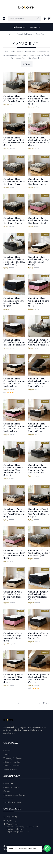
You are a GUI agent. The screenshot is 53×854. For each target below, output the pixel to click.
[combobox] (24, 18)
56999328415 (11, 820)
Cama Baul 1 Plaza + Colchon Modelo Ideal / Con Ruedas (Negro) (14, 220)
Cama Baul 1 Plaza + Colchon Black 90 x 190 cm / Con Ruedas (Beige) (38, 261)
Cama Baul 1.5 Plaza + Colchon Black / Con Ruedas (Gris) (38, 636)
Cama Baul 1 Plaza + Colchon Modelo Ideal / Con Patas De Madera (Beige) (39, 100)
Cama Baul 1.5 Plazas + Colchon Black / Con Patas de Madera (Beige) (13, 678)
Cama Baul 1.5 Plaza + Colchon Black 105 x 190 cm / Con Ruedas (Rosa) (13, 637)
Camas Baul (8, 783)
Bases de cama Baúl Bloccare (14, 795)
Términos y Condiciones (12, 758)
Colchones (7, 791)
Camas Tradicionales (11, 787)
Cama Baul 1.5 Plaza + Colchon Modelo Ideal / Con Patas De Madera (39, 342)
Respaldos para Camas (12, 802)
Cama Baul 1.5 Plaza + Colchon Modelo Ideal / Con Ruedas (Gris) (39, 553)
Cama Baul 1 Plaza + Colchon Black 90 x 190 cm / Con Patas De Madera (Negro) (38, 382)
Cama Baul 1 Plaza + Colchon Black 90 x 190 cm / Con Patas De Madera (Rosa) (14, 427)
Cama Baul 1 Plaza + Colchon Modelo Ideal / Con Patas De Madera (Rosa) (39, 141)
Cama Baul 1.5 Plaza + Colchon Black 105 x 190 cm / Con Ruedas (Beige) (13, 595)
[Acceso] (44, 18)
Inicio (11, 34)
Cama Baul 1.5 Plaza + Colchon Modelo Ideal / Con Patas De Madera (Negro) (39, 513)
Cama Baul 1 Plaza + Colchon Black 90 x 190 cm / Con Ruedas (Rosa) (38, 302)
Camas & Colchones (24, 34)
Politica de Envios (10, 769)
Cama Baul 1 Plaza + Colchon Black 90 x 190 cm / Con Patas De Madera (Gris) (38, 427)
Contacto (6, 750)
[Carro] (49, 18)
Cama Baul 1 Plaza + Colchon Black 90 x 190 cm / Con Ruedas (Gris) (14, 342)
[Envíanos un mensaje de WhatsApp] (47, 848)
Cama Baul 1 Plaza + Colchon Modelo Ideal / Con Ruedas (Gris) (14, 181)
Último (46, 703)
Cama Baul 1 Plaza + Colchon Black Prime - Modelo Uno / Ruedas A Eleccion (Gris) (14, 261)
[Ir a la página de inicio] (26, 7)
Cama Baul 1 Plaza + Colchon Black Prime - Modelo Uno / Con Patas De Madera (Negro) (13, 470)
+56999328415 (12, 816)
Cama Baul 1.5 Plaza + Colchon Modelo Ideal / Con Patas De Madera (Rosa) (14, 554)
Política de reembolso (11, 766)
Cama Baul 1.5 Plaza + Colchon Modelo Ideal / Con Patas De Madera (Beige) (14, 513)
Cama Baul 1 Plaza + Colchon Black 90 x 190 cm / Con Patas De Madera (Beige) (14, 382)
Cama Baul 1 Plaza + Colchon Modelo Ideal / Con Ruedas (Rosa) (39, 220)
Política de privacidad (11, 762)
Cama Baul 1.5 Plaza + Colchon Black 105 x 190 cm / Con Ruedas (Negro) (38, 595)
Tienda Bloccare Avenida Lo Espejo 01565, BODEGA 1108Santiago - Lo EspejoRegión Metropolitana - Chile (22, 828)
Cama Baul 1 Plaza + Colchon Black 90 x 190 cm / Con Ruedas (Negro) (14, 302)
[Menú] (4, 18)
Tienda (6, 754)
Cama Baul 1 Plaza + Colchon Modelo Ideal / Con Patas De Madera (14, 99)
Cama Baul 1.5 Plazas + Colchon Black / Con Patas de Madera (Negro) (38, 678)
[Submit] (38, 18)
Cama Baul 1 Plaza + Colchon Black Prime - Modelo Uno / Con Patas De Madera (38, 469)
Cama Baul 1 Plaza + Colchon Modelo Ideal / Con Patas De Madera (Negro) (14, 141)
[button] (27, 64)
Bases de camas (9, 799)
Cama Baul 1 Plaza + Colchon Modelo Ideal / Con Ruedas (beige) (39, 181)
